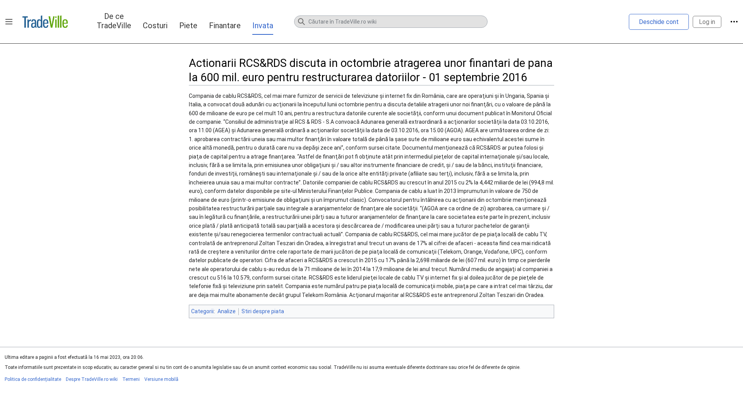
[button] (9, 22)
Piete (188, 25)
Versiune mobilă (161, 379)
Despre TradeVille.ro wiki (92, 379)
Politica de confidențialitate (33, 379)
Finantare (225, 25)
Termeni (131, 379)
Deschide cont (659, 22)
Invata (262, 25)
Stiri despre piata (262, 311)
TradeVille (45, 21)
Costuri (155, 25)
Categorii (202, 311)
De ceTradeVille (114, 21)
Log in (707, 22)
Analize (226, 311)
